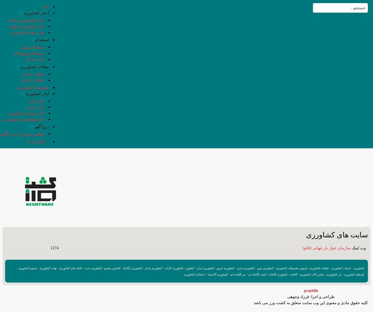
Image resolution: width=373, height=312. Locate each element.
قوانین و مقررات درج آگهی (22, 134)
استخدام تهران (32, 47)
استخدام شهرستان (28, 53)
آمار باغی (36, 101)
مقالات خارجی (32, 80)
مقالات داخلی (33, 74)
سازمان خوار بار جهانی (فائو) (327, 248)
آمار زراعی (35, 107)
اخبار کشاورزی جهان (26, 26)
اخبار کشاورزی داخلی (26, 20)
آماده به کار (34, 59)
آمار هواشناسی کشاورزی (23, 119)
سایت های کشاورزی (27, 32)
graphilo (311, 290)
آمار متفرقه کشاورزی (25, 113)
